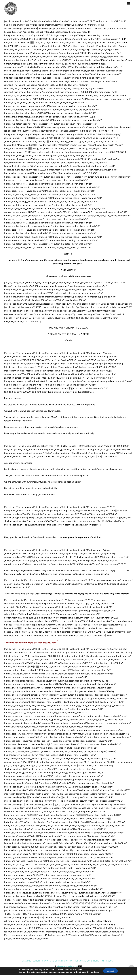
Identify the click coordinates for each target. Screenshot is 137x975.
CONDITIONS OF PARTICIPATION (57, 961)
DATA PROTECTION (31, 961)
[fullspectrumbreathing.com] (11, 14)
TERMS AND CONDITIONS (87, 961)
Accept (110, 971)
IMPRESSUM (107, 961)
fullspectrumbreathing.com (67, 966)
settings (94, 972)
